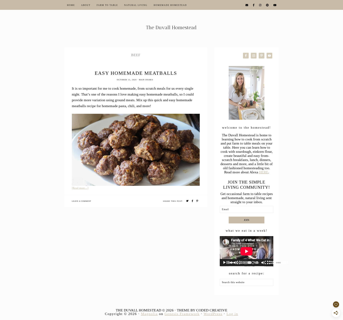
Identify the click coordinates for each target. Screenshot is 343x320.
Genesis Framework (182, 314)
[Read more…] (80, 188)
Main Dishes (146, 80)
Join (246, 220)
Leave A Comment (81, 201)
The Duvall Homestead (171, 28)
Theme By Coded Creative (202, 310)
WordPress (213, 314)
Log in (232, 314)
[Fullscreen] (285, 262)
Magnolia (149, 314)
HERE (263, 172)
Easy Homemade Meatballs (136, 73)
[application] (246, 251)
